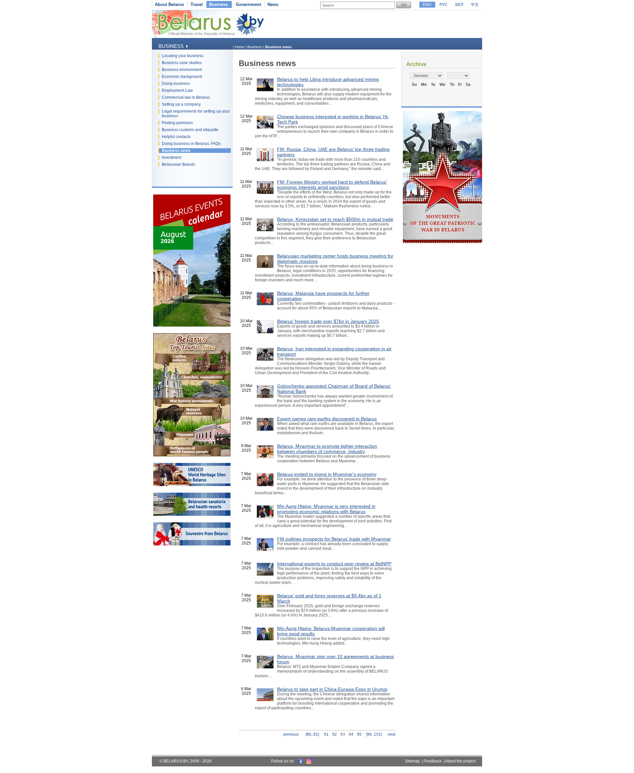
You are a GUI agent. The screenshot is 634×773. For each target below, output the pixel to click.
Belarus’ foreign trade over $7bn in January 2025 (328, 321)
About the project (460, 761)
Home (239, 47)
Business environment (182, 69)
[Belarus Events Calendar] (191, 325)
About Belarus (169, 4)
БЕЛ (459, 4)
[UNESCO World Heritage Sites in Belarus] (191, 485)
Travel (197, 4)
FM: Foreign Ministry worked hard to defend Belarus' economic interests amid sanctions (332, 184)
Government (248, 4)
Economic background (182, 76)
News (272, 4)
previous (291, 734)
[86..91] (312, 734)
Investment (171, 157)
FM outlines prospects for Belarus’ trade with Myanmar (334, 539)
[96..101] (374, 734)
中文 (475, 4)
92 (334, 734)
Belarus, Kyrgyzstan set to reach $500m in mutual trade (335, 219)
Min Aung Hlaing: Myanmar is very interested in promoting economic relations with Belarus (326, 509)
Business (218, 4)
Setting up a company (181, 104)
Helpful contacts (176, 136)
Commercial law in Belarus (186, 97)
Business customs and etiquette (190, 129)
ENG (427, 4)
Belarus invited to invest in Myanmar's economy (326, 474)
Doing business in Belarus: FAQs (191, 143)
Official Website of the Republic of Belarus (201, 34)
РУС (444, 4)
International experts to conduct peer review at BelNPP (334, 563)
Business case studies (182, 62)
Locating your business (182, 55)
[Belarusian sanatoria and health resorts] (191, 514)
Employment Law (177, 90)
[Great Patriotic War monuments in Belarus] (442, 242)
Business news (176, 150)
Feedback (432, 761)
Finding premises (177, 123)
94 (351, 734)
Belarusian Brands (178, 164)
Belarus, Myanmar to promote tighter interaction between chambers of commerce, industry (327, 448)
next (391, 734)
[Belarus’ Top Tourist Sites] (191, 455)
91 (326, 734)
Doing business (176, 83)
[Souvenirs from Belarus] (191, 544)
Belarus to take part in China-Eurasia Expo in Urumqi (332, 689)
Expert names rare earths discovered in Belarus (327, 418)
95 (359, 734)
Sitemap (412, 761)
